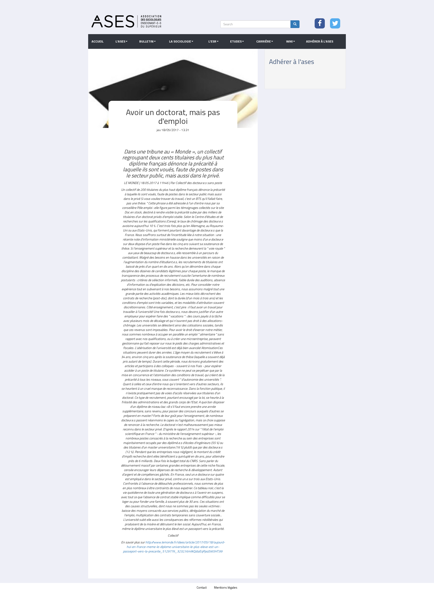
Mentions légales (225, 587)
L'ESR (212, 41)
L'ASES (120, 41)
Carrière (263, 41)
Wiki (289, 41)
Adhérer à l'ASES (319, 41)
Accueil (98, 41)
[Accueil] (126, 21)
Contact (202, 587)
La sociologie (180, 41)
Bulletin (146, 41)
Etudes (236, 41)
